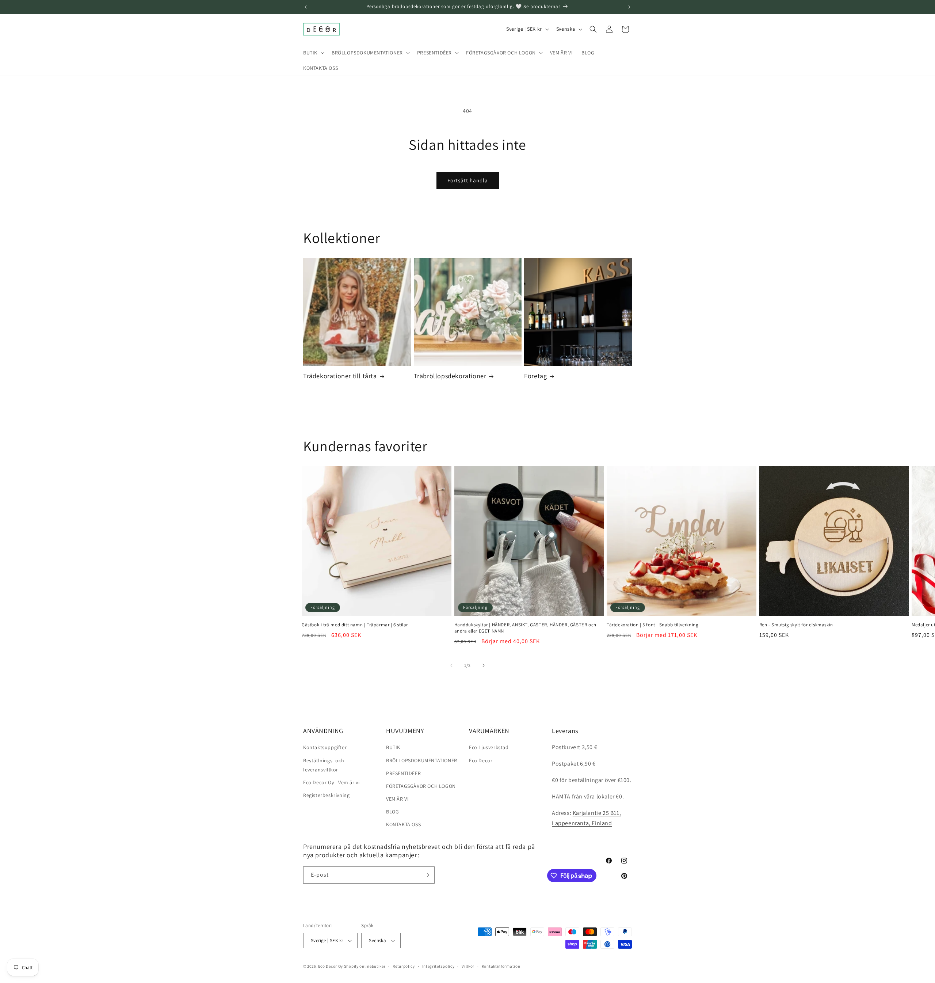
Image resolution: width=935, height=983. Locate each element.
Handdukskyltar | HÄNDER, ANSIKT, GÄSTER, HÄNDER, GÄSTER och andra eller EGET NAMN (525, 628)
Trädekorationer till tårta (340, 376)
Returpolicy (404, 966)
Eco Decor (480, 760)
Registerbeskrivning (326, 795)
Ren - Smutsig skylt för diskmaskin (796, 625)
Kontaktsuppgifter (325, 747)
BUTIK (393, 747)
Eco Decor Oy (330, 966)
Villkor (468, 966)
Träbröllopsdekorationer (450, 376)
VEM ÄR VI (397, 799)
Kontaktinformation (501, 966)
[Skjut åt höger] (484, 665)
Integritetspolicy (438, 966)
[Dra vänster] (451, 665)
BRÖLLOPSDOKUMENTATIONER (421, 760)
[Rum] (426, 875)
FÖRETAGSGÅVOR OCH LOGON (421, 786)
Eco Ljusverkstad (489, 747)
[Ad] (629, 7)
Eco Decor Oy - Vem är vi (331, 782)
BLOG (392, 811)
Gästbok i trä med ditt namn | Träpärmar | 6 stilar (355, 625)
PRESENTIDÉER (403, 773)
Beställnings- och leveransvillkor (323, 765)
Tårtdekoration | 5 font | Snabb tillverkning (652, 625)
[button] (313, 52)
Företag (535, 376)
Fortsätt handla (467, 180)
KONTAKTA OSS (403, 824)
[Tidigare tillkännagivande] (306, 7)
